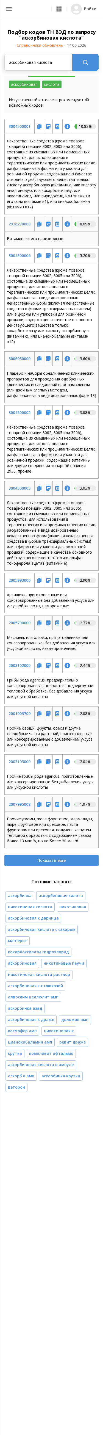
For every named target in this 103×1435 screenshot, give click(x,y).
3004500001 (19, 126)
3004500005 (19, 488)
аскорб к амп (21, 1075)
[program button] (59, 9)
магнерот (17, 940)
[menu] (9, 9)
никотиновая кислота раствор (39, 974)
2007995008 (19, 804)
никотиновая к (59, 1030)
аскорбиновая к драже (31, 1019)
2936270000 (19, 224)
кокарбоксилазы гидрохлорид (38, 951)
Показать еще (51, 860)
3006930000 (19, 358)
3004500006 (19, 255)
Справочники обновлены (51, 45)
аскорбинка (20, 895)
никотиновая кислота (30, 906)
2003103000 (19, 761)
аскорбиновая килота (61, 895)
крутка (15, 1053)
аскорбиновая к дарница (33, 918)
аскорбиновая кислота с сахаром (41, 929)
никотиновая (72, 906)
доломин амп (74, 1019)
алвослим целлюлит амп (33, 997)
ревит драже (72, 1042)
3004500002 (19, 412)
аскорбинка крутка (60, 1075)
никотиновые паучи (64, 963)
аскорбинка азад (25, 1008)
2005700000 (19, 622)
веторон (16, 1087)
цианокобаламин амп (30, 1042)
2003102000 (19, 665)
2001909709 (19, 713)
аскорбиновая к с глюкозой (35, 985)
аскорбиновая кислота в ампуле (41, 1064)
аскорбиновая (22, 963)
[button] (59, 9)
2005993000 (19, 580)
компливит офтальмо (51, 1053)
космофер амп (22, 1030)
